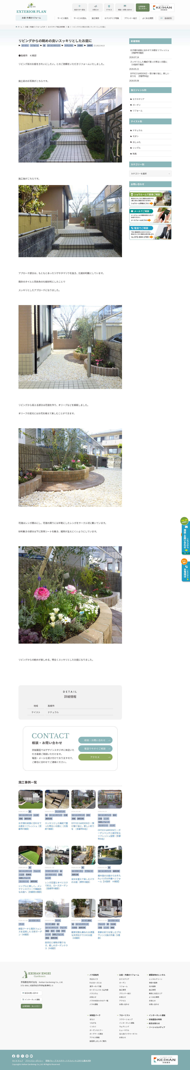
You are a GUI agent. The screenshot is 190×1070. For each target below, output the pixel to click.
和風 (135, 153)
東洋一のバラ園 (95, 986)
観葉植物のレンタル (157, 974)
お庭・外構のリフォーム (129, 974)
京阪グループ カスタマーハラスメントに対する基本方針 (68, 1060)
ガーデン (25, 45)
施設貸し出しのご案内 (98, 1041)
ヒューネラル (124, 1030)
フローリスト (124, 1015)
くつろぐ (93, 1026)
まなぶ (92, 1019)
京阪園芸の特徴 (155, 1019)
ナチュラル (69, 45)
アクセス (122, 1000)
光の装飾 (152, 986)
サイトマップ (17, 1060)
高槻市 (89, 45)
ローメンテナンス (54, 45)
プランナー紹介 (125, 993)
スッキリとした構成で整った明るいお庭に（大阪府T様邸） (148, 63)
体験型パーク (95, 1015)
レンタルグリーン (155, 979)
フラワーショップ (126, 1019)
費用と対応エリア (155, 993)
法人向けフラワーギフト (128, 1034)
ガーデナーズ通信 (96, 1034)
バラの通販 (94, 1004)
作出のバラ (94, 979)
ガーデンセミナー (96, 1030)
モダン (136, 136)
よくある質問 (154, 997)
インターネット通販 (126, 1023)
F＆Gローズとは (96, 982)
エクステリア (138, 99)
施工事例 (122, 990)
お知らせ (93, 997)
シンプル (136, 147)
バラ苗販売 (94, 974)
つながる (93, 1023)
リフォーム (34, 45)
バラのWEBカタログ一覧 (99, 1000)
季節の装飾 (153, 982)
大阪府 (80, 45)
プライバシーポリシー (34, 1060)
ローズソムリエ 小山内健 (99, 990)
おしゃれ (136, 142)
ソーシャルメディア (157, 1027)
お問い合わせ (124, 1004)
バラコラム (94, 993)
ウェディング (124, 1026)
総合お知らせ (154, 1023)
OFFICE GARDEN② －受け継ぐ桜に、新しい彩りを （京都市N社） (149, 75)
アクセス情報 (94, 1037)
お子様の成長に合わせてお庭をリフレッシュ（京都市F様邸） (149, 51)
